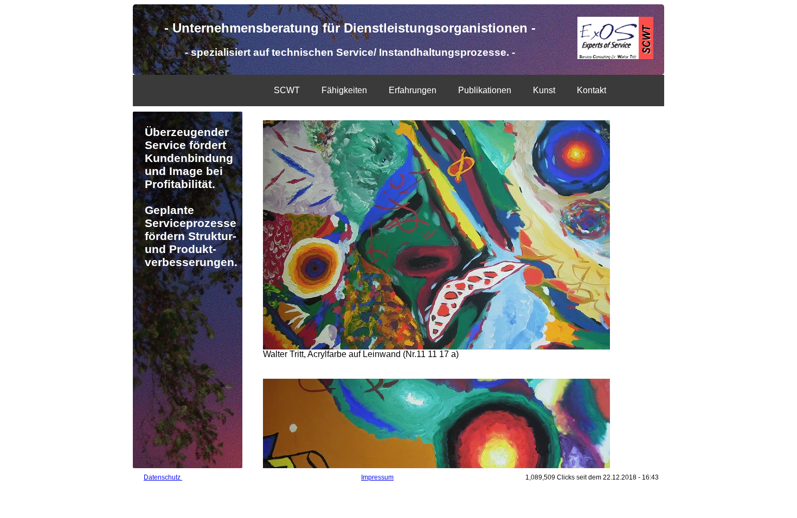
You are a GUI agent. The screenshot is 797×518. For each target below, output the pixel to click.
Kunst (544, 90)
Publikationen (484, 90)
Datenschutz (163, 477)
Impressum (377, 477)
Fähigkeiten (344, 90)
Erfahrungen (412, 90)
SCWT (287, 90)
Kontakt (591, 90)
